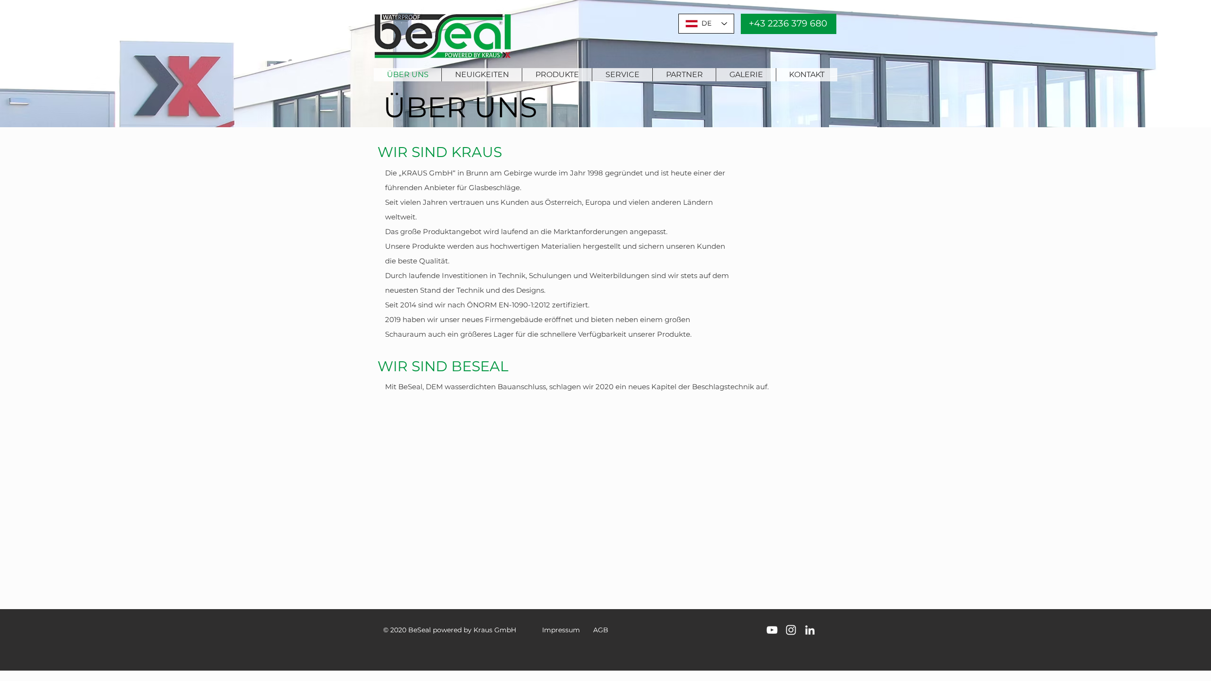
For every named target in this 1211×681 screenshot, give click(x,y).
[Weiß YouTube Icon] (772, 630)
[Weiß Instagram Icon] (791, 630)
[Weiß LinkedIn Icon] (809, 630)
